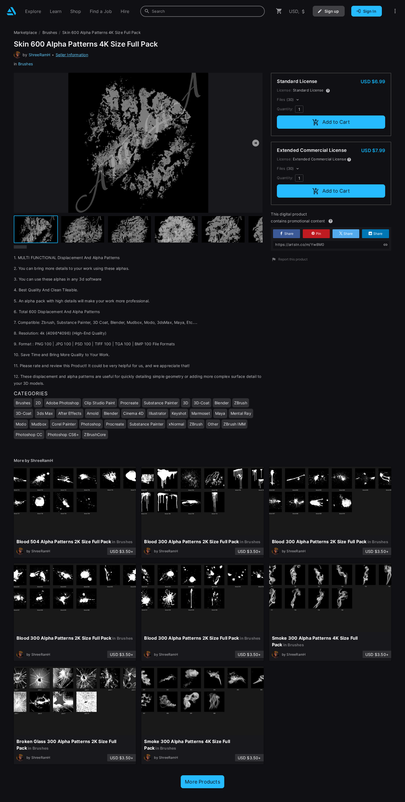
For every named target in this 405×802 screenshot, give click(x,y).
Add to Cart (336, 122)
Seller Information (72, 54)
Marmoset (200, 413)
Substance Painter (161, 402)
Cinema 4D (133, 413)
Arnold (93, 413)
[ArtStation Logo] (11, 11)
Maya (220, 413)
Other (213, 424)
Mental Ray (241, 413)
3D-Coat (201, 402)
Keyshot (179, 413)
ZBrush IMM (234, 424)
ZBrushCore (95, 434)
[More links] (395, 11)
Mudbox (39, 424)
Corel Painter (64, 424)
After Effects (70, 413)
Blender (222, 402)
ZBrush (240, 402)
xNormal (176, 424)
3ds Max (45, 413)
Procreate (129, 402)
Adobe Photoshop (62, 402)
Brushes (25, 63)
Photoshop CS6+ (63, 434)
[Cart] (279, 11)
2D (38, 402)
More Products (202, 782)
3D (185, 402)
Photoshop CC (29, 434)
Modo (21, 424)
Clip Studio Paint (99, 402)
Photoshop (91, 424)
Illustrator (157, 413)
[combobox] (202, 11)
